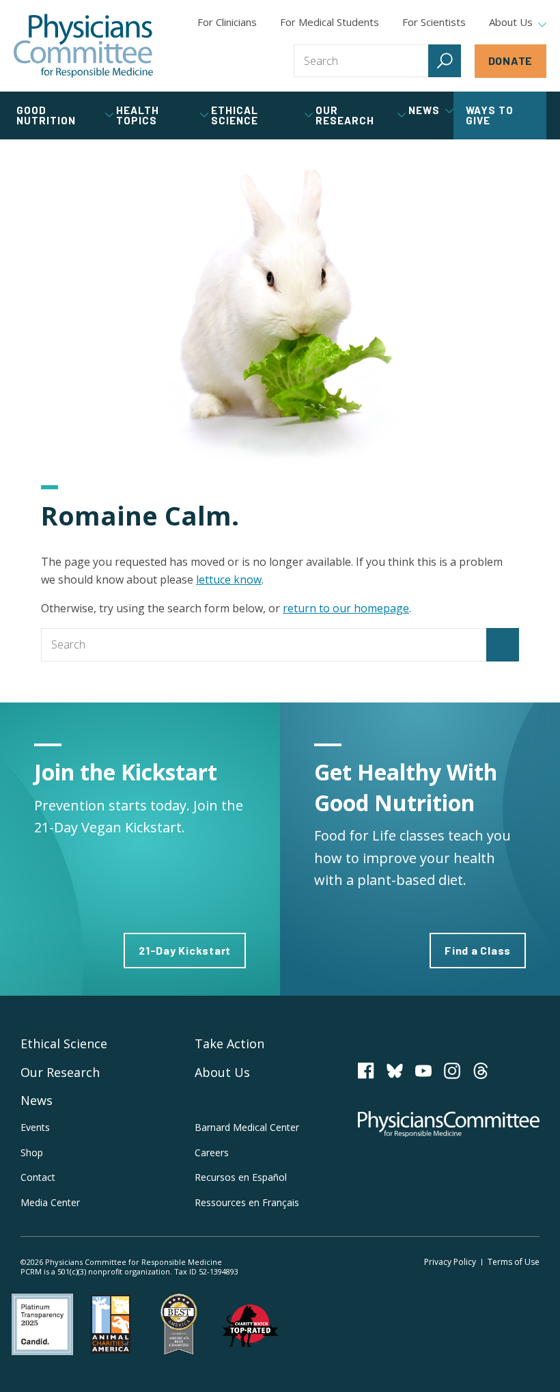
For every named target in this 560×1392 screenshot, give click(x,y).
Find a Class (478, 950)
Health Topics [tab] (137, 115)
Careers (212, 1152)
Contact (37, 1177)
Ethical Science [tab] (234, 115)
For (329, 22)
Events (35, 1127)
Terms (514, 1262)
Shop (31, 1152)
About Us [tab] (511, 22)
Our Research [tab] (345, 115)
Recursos (241, 1177)
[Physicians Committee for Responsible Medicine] (83, 46)
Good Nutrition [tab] (46, 115)
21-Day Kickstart (185, 950)
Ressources (247, 1202)
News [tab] (424, 110)
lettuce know (229, 579)
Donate (510, 60)
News (36, 1100)
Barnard (247, 1127)
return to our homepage (346, 608)
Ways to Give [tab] (490, 115)
